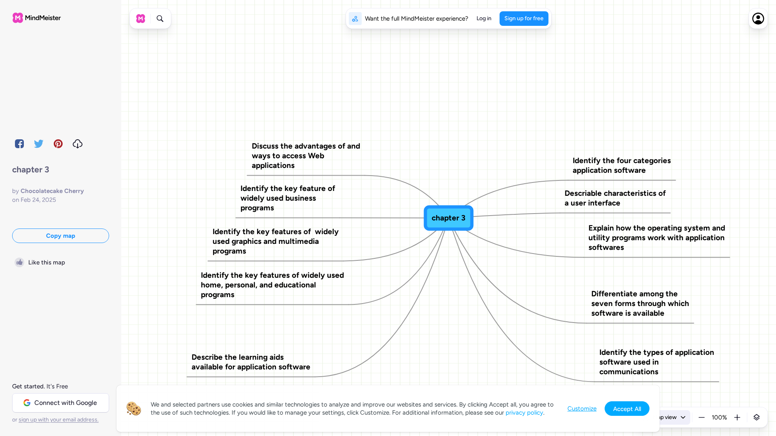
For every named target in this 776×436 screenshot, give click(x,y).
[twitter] (39, 143)
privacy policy (524, 412)
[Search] (160, 18)
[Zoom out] (702, 417)
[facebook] (19, 143)
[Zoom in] (737, 417)
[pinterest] (58, 143)
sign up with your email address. (59, 419)
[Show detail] (757, 417)
